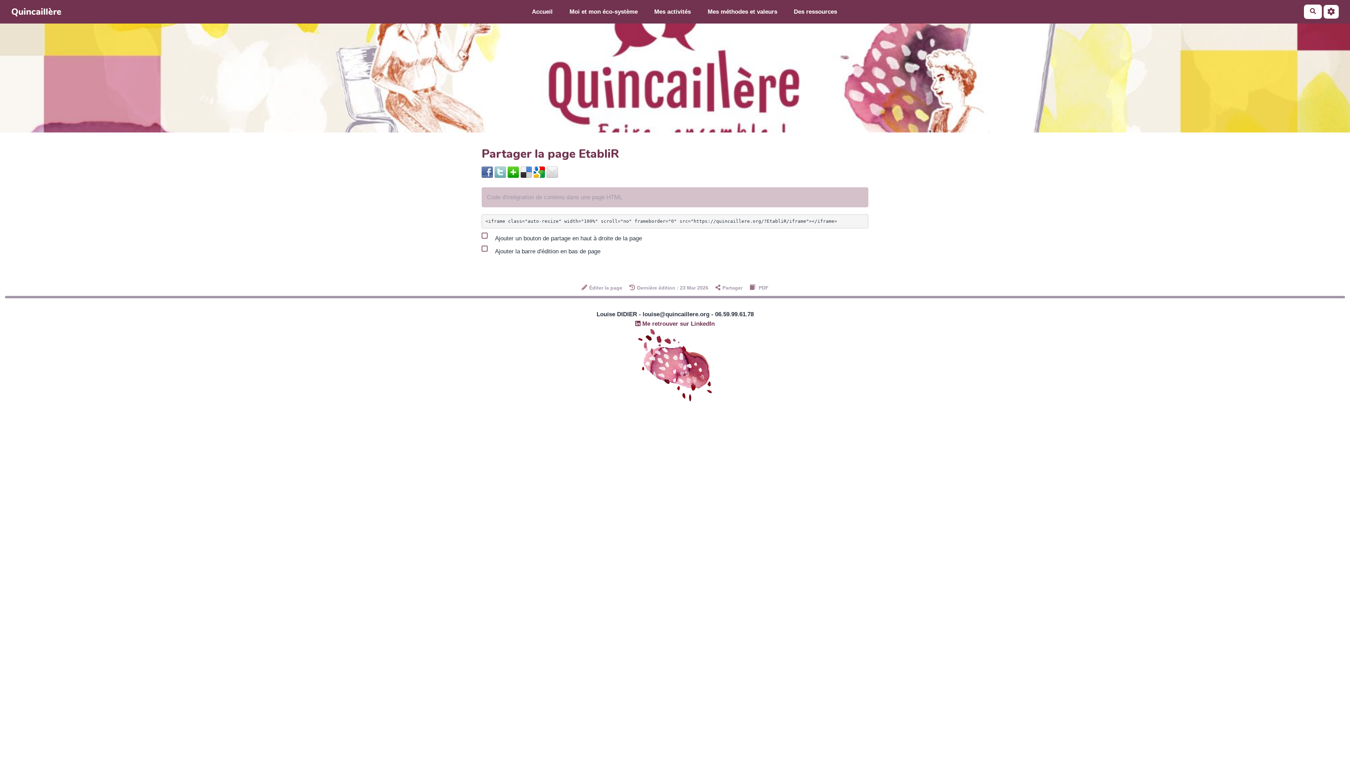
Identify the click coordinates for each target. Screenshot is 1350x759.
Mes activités (672, 11)
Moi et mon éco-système (604, 11)
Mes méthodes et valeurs (742, 11)
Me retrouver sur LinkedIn (678, 323)
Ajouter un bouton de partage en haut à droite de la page (568, 238)
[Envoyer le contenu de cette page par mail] (552, 171)
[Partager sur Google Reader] (539, 171)
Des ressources (815, 11)
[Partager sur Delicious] (526, 171)
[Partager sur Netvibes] (513, 171)
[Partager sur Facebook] (487, 171)
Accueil (542, 11)
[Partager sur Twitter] (500, 171)
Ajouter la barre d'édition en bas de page (547, 251)
